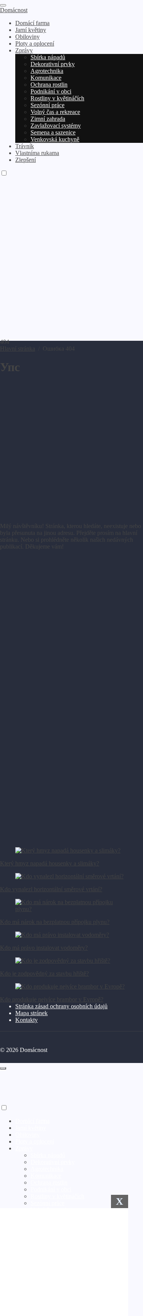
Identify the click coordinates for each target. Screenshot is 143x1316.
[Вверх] (3, 1068)
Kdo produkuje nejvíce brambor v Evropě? (51, 999)
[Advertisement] (71, 263)
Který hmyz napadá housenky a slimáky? (49, 863)
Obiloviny (27, 1134)
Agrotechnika (47, 1169)
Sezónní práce (47, 1203)
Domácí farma (32, 1121)
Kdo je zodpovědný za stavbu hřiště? (44, 973)
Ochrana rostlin (49, 1182)
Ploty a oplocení (34, 1141)
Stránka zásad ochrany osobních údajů (61, 1006)
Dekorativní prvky (53, 1162)
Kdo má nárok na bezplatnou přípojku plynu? (54, 922)
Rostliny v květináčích (57, 1196)
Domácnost (13, 10)
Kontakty (26, 1020)
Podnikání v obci (51, 1189)
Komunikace (46, 1175)
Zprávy (24, 1148)
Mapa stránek (31, 1013)
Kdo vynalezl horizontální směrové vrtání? (51, 889)
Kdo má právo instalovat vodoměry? (44, 947)
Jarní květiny (30, 1128)
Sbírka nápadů (48, 1155)
